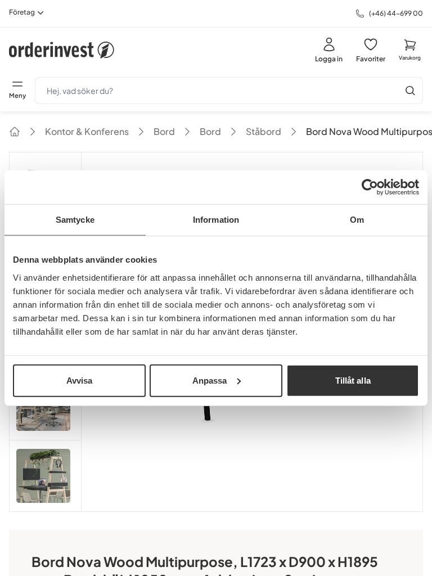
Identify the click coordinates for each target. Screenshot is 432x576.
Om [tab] (357, 219)
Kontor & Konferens (87, 131)
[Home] (14, 131)
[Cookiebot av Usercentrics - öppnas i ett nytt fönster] (370, 187)
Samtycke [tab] (75, 219)
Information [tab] (216, 219)
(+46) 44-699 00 (396, 13)
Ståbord (263, 131)
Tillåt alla (353, 380)
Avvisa (79, 380)
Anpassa (209, 380)
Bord (164, 131)
